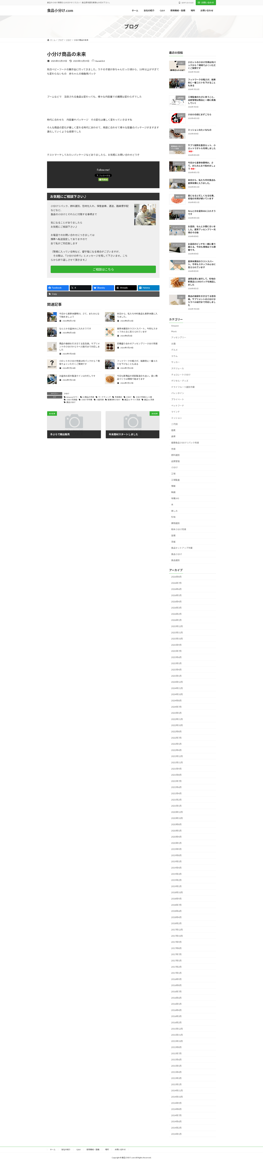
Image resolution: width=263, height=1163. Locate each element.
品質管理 (175, 461)
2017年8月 (176, 948)
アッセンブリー (178, 337)
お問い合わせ (207, 2)
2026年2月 (176, 614)
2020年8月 (176, 824)
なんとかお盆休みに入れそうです (75, 328)
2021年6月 (176, 787)
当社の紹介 (65, 1149)
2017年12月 (177, 929)
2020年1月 (176, 843)
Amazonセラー (72, 397)
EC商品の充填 (88, 397)
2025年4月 (176, 669)
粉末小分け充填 (178, 529)
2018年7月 (176, 905)
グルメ (174, 349)
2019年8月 (176, 855)
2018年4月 (176, 917)
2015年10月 (177, 1041)
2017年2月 (176, 967)
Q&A (78, 1149)
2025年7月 (176, 651)
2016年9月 (176, 979)
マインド (175, 411)
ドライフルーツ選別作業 (183, 387)
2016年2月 (176, 1022)
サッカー (175, 362)
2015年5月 (176, 1065)
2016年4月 (176, 1010)
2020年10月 (177, 818)
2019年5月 (176, 861)
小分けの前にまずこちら (199, 114)
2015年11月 (177, 1035)
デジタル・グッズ (179, 380)
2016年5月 (176, 1004)
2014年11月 (177, 1090)
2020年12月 (177, 812)
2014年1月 (176, 1134)
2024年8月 (176, 700)
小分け (66, 393)
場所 (107, 1149)
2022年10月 (177, 725)
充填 (173, 449)
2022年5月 (176, 744)
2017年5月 (176, 960)
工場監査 (175, 480)
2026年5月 (176, 595)
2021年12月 (177, 756)
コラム (174, 356)
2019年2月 (176, 880)
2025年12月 (177, 626)
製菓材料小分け (114, 399)
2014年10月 (177, 1096)
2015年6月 (176, 1059)
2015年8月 (176, 1047)
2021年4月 (176, 793)
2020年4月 (176, 836)
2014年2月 (176, 1127)
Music (174, 331)
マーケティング (104, 397)
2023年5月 (176, 713)
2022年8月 (176, 731)
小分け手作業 (86, 399)
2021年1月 (176, 805)
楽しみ (174, 511)
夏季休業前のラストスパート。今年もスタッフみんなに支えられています (202, 264)
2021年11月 (177, 762)
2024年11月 (177, 688)
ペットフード (177, 405)
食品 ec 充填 (149, 399)
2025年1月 (176, 676)
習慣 (173, 535)
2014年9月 (176, 1103)
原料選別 (175, 455)
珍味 (173, 517)
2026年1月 (176, 620)
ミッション (176, 418)
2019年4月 (176, 867)
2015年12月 (177, 1028)
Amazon (175, 325)
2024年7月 (176, 706)
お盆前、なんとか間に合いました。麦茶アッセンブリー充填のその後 (202, 229)
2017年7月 (176, 954)
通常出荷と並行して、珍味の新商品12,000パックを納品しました (202, 281)
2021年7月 (176, 781)
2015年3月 (176, 1078)
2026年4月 (176, 601)
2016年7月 (176, 991)
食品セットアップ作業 (182, 548)
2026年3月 (176, 607)
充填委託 (118, 397)
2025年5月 (176, 663)
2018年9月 (176, 898)
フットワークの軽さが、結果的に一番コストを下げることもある (202, 82)
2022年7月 (176, 737)
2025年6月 (176, 657)
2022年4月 (176, 750)
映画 (173, 492)
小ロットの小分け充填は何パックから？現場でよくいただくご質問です (202, 65)
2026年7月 (176, 583)
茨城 (173, 541)
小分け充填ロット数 (144, 397)
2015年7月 (176, 1053)
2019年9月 (176, 849)
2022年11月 (177, 719)
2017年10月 (177, 936)
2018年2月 (176, 923)
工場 (173, 473)
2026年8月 (176, 576)
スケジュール (177, 368)
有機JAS (175, 498)
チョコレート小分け (180, 374)
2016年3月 (176, 1016)
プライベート (177, 399)
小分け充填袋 (71, 399)
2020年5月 (176, 830)
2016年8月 (176, 985)
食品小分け (70, 402)
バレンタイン (177, 393)
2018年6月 (176, 911)
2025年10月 (177, 638)
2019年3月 (176, 874)
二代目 (174, 424)
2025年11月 (177, 632)
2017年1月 (176, 973)
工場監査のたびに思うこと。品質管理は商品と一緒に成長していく (202, 100)
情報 (173, 486)
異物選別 (175, 523)
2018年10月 (177, 892)
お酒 (173, 343)
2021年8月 (176, 775)
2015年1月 (176, 1084)
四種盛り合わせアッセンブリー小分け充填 (137, 343)
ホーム (52, 1149)
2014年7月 (176, 1115)
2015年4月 (176, 1072)
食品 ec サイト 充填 (132, 399)
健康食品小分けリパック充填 (185, 442)
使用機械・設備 (92, 1149)
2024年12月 (177, 682)
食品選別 (175, 560)
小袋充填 (100, 399)
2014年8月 (176, 1109)
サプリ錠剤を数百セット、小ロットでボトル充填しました (202, 148)
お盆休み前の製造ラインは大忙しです (77, 376)
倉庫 (173, 436)
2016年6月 (176, 997)
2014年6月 (176, 1121)
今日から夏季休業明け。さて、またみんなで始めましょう (202, 165)
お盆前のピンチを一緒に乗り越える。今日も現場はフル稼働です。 (202, 247)
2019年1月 (176, 886)
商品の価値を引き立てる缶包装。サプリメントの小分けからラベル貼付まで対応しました (79, 346)
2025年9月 (176, 645)
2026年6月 (176, 589)
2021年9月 (176, 768)
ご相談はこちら (103, 269)
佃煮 (173, 430)
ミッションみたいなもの (199, 130)
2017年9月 (176, 942)
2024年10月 (177, 694)
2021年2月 (176, 799)
